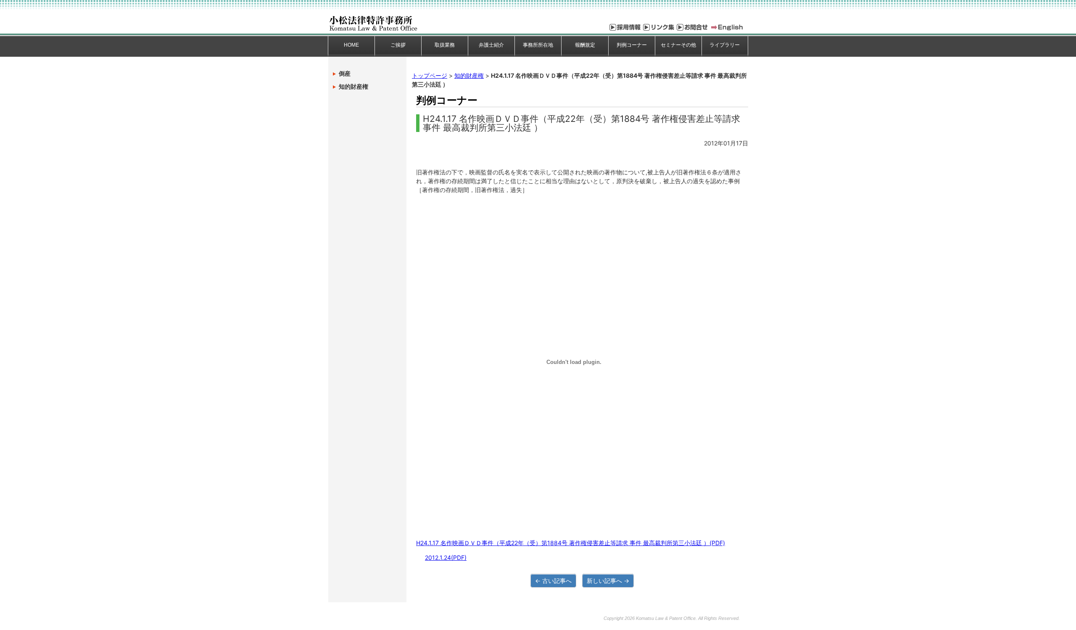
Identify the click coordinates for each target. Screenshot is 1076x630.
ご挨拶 (398, 45)
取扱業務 (445, 45)
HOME (351, 45)
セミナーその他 (678, 45)
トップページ (429, 75)
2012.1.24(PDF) (446, 557)
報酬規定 (585, 45)
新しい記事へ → (608, 580)
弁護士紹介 (491, 45)
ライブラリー (724, 45)
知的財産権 (469, 75)
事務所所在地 (538, 45)
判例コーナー (632, 45)
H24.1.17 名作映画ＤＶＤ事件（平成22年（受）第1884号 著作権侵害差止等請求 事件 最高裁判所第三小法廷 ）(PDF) (570, 542)
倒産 (345, 73)
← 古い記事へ (553, 580)
